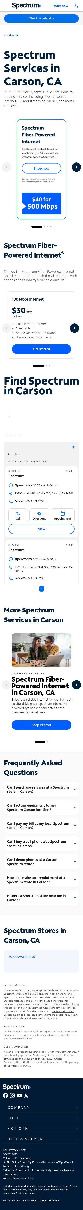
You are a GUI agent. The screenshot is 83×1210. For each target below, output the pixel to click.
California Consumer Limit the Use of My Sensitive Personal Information (38, 1172)
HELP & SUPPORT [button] (27, 1139)
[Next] (76, 167)
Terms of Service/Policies (18, 1178)
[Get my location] (73, 447)
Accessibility (10, 1154)
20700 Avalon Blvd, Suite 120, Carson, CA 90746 (44, 493)
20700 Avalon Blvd (21, 956)
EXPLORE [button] (18, 1128)
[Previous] (6, 167)
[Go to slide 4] (51, 227)
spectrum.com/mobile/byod (18, 1038)
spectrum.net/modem (63, 1011)
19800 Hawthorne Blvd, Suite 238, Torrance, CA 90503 (44, 569)
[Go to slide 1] (36, 227)
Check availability (41, 18)
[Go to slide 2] (44, 227)
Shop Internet (41, 725)
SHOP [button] (14, 1118)
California (12, 35)
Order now (60, 6)
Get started (41, 349)
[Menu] (6, 5)
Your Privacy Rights (14, 1150)
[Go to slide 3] (47, 227)
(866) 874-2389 (29, 501)
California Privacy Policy (17, 1158)
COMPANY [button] (19, 1107)
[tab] (41, 1107)
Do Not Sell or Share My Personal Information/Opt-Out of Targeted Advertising (38, 1164)
